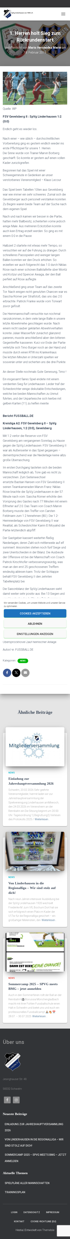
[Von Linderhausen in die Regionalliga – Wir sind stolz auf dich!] (35, 851)
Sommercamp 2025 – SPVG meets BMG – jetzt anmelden (35, 1158)
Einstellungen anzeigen (35, 634)
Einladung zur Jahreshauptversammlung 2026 (34, 1127)
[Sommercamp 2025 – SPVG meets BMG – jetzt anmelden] (35, 951)
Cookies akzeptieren (35, 613)
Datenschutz (32, 1212)
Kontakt (19, 1221)
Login (14, 1212)
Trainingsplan (15, 1192)
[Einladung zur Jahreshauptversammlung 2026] (35, 746)
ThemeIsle (48, 1230)
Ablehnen (35, 623)
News (23, 661)
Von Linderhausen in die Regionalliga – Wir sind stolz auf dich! (32, 887)
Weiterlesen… (42, 819)
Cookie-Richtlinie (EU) (43, 1221)
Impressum (52, 1212)
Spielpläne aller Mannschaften (27, 1183)
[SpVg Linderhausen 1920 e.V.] (20, 14)
